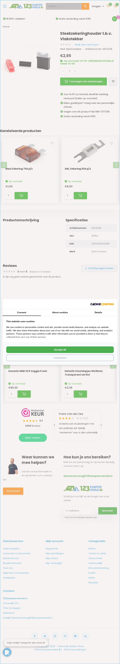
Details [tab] (98, 312)
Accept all (60, 349)
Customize (60, 357)
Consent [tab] (21, 312)
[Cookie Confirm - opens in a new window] (102, 304)
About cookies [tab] (60, 312)
